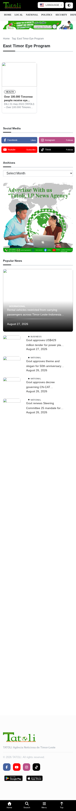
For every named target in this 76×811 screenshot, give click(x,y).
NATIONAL (32, 15)
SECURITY (61, 15)
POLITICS (46, 15)
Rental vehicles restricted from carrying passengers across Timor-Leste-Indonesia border (34, 312)
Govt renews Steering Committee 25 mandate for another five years (43, 406)
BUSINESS (36, 336)
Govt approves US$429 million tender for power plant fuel (44, 343)
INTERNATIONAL (17, 306)
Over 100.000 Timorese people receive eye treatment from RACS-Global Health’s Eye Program (18, 98)
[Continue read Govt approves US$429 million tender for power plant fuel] (11, 344)
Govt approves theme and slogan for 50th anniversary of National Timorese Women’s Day (43, 364)
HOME (7, 15)
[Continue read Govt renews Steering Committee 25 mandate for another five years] (11, 550)
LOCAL (19, 15)
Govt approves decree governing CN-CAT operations (40, 385)
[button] (9, 805)
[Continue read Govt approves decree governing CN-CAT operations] (11, 386)
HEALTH (10, 92)
